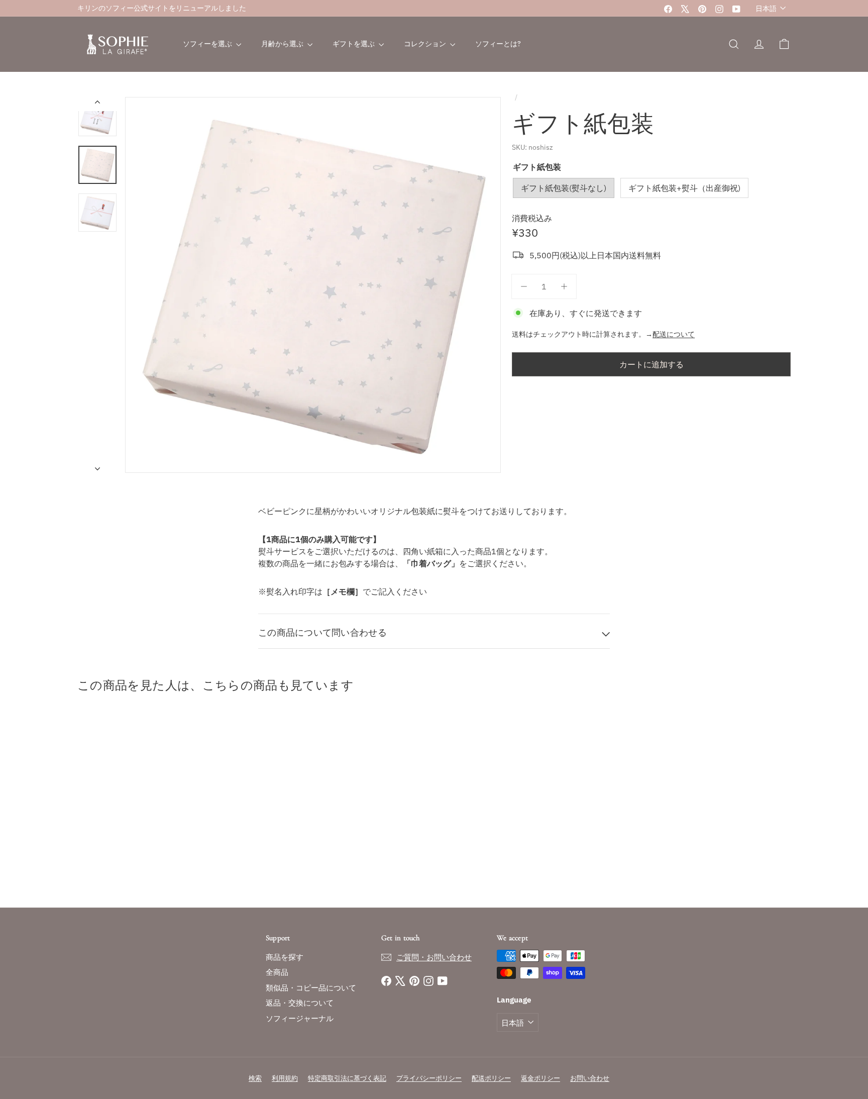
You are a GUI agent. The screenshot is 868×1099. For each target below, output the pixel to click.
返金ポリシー (540, 1078)
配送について (674, 334)
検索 (255, 1078)
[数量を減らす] (524, 286)
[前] (97, 104)
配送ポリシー (491, 1078)
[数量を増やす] (564, 286)
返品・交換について (300, 1003)
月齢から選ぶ (283, 43)
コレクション (426, 43)
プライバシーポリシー (429, 1078)
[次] (97, 465)
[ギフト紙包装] (132, 802)
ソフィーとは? (498, 43)
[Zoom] (313, 284)
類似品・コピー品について (311, 987)
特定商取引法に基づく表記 (347, 1078)
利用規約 (285, 1078)
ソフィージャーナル (300, 1018)
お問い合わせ (589, 1078)
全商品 (277, 972)
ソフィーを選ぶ (208, 43)
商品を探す (284, 957)
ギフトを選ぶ (354, 43)
